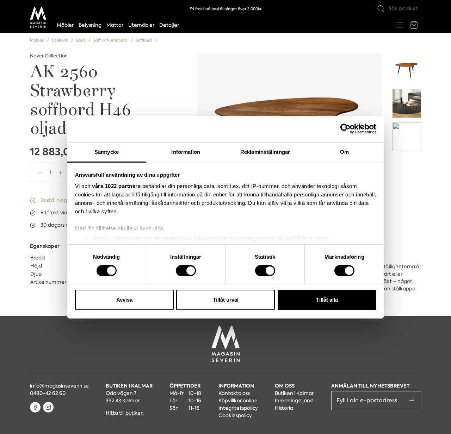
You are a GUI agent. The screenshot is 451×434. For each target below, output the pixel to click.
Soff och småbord (110, 40)
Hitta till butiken (125, 413)
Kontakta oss (234, 393)
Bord (81, 40)
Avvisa (124, 300)
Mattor (114, 25)
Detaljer (169, 25)
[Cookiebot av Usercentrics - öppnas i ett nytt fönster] (345, 129)
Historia (284, 408)
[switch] (186, 270)
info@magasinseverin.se (59, 386)
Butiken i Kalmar (294, 393)
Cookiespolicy (235, 415)
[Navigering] (400, 25)
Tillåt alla (327, 300)
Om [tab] (344, 152)
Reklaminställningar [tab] (265, 152)
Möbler (65, 25)
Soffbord (144, 40)
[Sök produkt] (381, 8)
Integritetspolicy (238, 408)
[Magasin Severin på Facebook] (35, 407)
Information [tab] (185, 152)
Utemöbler (141, 25)
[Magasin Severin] (38, 17)
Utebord (60, 40)
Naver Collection (49, 56)
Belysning (90, 25)
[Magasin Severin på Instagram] (48, 407)
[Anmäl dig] (411, 400)
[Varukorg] (414, 25)
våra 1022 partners (116, 186)
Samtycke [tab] (106, 152)
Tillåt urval (226, 300)
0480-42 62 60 (48, 393)
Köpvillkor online (238, 400)
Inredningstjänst (294, 400)
